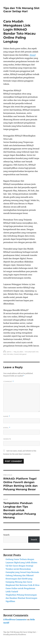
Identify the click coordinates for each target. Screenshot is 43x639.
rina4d (33, 55)
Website (7, 439)
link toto (10, 354)
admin (9, 352)
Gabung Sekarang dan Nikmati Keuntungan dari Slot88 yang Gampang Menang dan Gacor (20, 578)
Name (6, 416)
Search (6, 535)
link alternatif (30, 352)
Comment (8, 381)
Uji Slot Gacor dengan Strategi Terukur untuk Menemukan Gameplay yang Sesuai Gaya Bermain (22, 569)
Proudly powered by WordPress (14, 635)
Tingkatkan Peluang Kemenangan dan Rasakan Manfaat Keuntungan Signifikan (21, 598)
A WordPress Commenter (15, 619)
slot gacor (22, 354)
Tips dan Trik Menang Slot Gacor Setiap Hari (21, 9)
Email (6, 428)
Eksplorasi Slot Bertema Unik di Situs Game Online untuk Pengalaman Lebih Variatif (22, 588)
